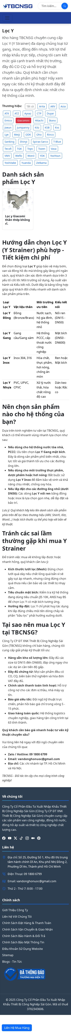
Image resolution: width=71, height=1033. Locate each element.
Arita (42, 106)
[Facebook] (3, 838)
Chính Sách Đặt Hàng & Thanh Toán (26, 923)
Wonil (30, 155)
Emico (8, 120)
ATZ (17, 113)
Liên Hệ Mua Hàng (16, 1028)
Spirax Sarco (40, 141)
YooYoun (55, 155)
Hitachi (39, 120)
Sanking (9, 141)
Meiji (17, 134)
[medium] (33, 838)
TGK (19, 148)
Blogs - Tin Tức (12, 962)
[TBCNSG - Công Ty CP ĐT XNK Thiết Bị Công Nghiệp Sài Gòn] (17, 6)
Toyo (30, 148)
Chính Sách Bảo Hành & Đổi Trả (23, 936)
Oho (39, 134)
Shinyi (23, 141)
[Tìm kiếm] (64, 6)
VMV (7, 155)
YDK (42, 155)
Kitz (37, 127)
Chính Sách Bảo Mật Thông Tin (23, 942)
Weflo (18, 155)
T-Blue (57, 141)
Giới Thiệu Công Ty (15, 910)
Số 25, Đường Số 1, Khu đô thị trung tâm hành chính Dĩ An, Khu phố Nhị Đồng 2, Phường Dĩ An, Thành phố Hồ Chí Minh (38, 862)
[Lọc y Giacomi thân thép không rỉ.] (17, 200)
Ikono (52, 120)
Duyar (50, 113)
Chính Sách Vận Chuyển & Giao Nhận (27, 929)
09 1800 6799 (33, 874)
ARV (52, 106)
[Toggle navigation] (7, 18)
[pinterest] (38, 838)
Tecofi (8, 148)
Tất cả (30, 106)
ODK (28, 134)
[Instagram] (27, 838)
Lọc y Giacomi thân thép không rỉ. (17, 220)
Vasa (53, 148)
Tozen (41, 148)
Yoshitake (10, 162)
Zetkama (41, 162)
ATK (7, 113)
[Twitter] (15, 838)
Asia (63, 106)
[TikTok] (21, 838)
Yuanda (26, 162)
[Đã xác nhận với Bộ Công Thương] (35, 974)
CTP (39, 113)
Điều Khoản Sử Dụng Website (22, 949)
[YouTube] (9, 838)
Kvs (57, 127)
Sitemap (7, 955)
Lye (7, 134)
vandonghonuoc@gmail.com (36, 881)
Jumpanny (23, 127)
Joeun (8, 127)
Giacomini (23, 120)
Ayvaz (27, 113)
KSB (47, 127)
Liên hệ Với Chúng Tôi (17, 917)
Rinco (50, 134)
